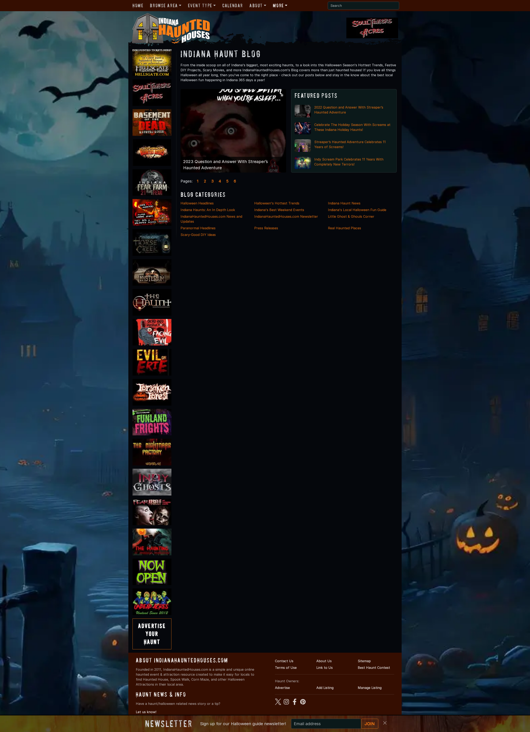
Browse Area (164, 5)
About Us (324, 661)
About (256, 5)
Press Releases (266, 228)
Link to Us (324, 668)
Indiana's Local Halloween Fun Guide (357, 210)
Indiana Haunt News (344, 203)
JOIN (370, 723)
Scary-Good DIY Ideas (198, 235)
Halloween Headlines (197, 203)
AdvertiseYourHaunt (152, 633)
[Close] (384, 722)
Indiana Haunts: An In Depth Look (208, 210)
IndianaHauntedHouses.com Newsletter (286, 216)
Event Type (200, 5)
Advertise (282, 688)
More (278, 5)
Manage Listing (370, 688)
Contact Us (284, 661)
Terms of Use (286, 668)
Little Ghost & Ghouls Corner (351, 216)
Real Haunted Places (344, 228)
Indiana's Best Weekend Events (279, 210)
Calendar (232, 5)
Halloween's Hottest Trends (276, 203)
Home (137, 5)
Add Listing (325, 688)
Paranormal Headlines (198, 228)
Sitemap (364, 661)
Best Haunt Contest (374, 668)
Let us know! (146, 712)
